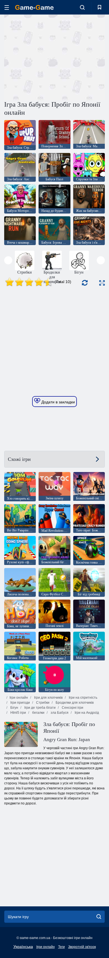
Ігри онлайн (19, 698)
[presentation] (8, 260)
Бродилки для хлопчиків (74, 703)
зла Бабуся (59, 713)
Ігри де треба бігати (39, 708)
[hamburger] (6, 7)
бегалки (37, 713)
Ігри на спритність (82, 698)
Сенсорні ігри (72, 708)
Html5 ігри (18, 713)
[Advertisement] (51, 57)
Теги (61, 947)
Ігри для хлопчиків (48, 698)
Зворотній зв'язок (82, 947)
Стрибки (42, 703)
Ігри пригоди (20, 703)
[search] (99, 917)
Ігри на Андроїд (86, 713)
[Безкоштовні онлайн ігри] (34, 7)
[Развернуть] (102, 283)
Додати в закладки (57, 402)
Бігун (14, 708)
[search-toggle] (82, 7)
